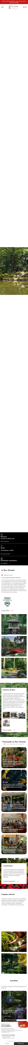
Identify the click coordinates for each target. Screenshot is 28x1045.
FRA (24, 7)
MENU (2, 7)
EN (26, 7)
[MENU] (2, 6)
